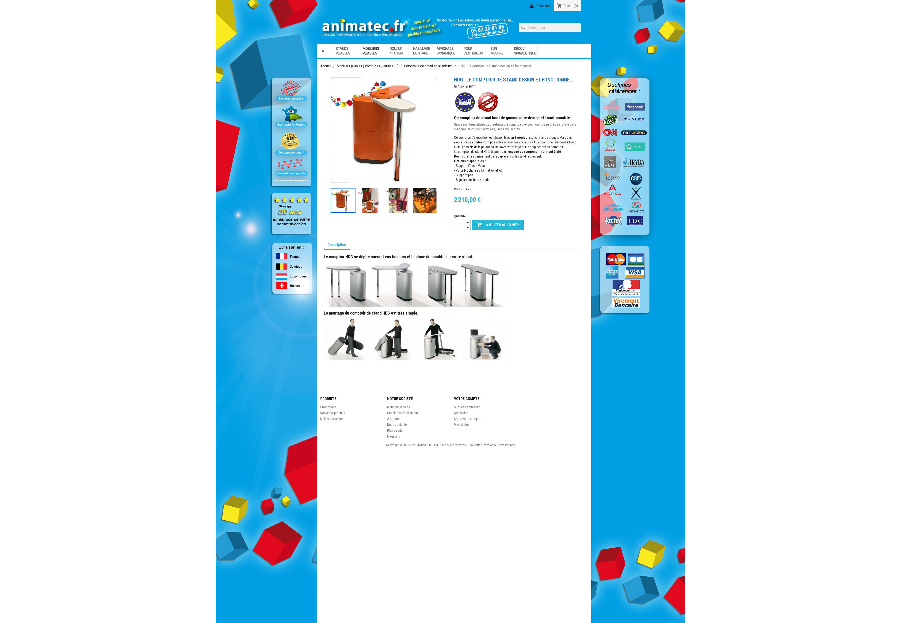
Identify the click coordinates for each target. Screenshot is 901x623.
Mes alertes (462, 425)
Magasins (393, 436)
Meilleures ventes (332, 419)
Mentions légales (398, 407)
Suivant (429, 130)
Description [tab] (337, 244)
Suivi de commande (467, 407)
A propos (393, 419)
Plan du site (395, 430)
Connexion (461, 413)
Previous (335, 200)
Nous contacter (397, 425)
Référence (461, 87)
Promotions (328, 407)
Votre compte (466, 398)
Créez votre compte (467, 419)
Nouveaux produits (332, 413)
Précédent (337, 130)
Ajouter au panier (498, 225)
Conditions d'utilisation (402, 413)
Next (431, 200)
